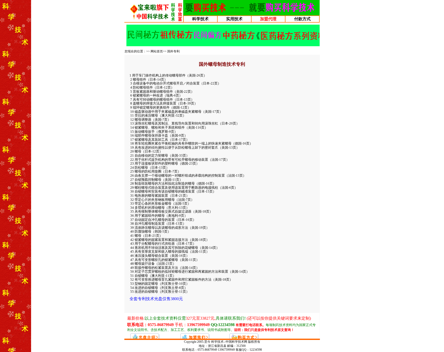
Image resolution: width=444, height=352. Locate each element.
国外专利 (173, 51)
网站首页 (157, 51)
